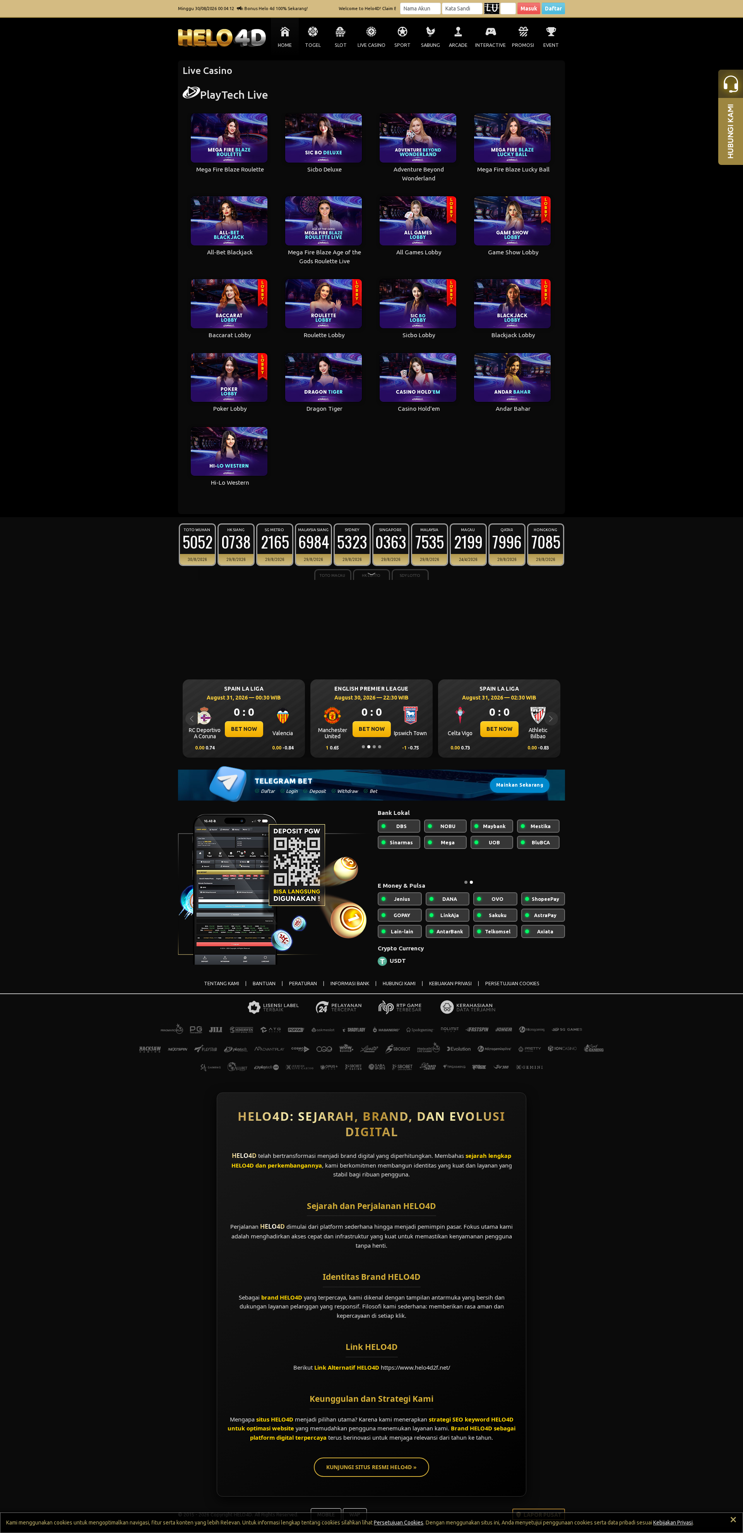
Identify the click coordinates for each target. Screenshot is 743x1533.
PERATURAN (303, 989)
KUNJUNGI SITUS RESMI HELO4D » (371, 1473)
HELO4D (244, 1161)
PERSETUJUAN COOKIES (512, 989)
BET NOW (244, 729)
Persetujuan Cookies (398, 1522)
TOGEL (313, 45)
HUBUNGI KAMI (399, 989)
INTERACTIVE (490, 45)
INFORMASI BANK (349, 989)
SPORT (402, 45)
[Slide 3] (374, 746)
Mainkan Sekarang (519, 784)
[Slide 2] (368, 746)
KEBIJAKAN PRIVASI (450, 989)
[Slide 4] (379, 746)
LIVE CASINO (371, 45)
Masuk (528, 8)
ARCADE (458, 45)
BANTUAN (264, 989)
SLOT (341, 45)
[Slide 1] (363, 746)
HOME (285, 45)
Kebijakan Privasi (673, 1522)
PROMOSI (523, 45)
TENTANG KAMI (221, 989)
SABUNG (430, 45)
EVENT (551, 45)
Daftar (553, 8)
